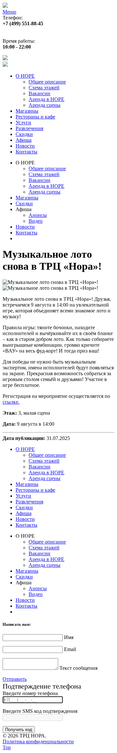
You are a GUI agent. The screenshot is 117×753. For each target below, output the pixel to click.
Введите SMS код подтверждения (40, 711)
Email (70, 649)
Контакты (26, 151)
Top (7, 747)
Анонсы (38, 215)
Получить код (18, 729)
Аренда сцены (44, 105)
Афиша (24, 140)
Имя (68, 637)
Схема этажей (44, 87)
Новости (25, 146)
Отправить (15, 679)
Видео (36, 221)
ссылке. (11, 402)
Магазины (27, 111)
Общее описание (47, 81)
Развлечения (29, 128)
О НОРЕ (25, 76)
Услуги (23, 122)
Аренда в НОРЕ (46, 99)
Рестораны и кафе (35, 116)
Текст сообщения (78, 668)
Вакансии (39, 93)
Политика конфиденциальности (38, 741)
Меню (9, 12)
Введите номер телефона (30, 693)
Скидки (24, 134)
